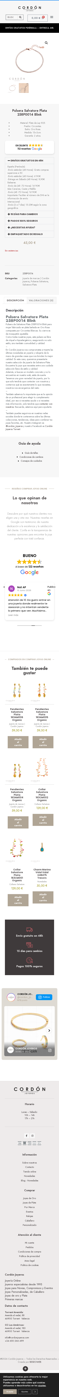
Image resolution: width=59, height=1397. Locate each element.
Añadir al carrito (18, 742)
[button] (51, 17)
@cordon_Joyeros (14, 426)
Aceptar (9, 1391)
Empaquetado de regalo (27, 234)
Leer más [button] (15, 615)
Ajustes (24, 1391)
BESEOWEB (35, 1362)
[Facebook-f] (26, 1135)
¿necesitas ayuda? (23, 227)
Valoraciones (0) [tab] (41, 300)
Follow (46, 997)
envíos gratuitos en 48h (27, 160)
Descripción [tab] (15, 300)
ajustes (42, 1385)
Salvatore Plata (30, 284)
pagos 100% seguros (24, 220)
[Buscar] (20, 17)
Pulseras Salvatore (39, 281)
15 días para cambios (24, 214)
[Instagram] (32, 1135)
